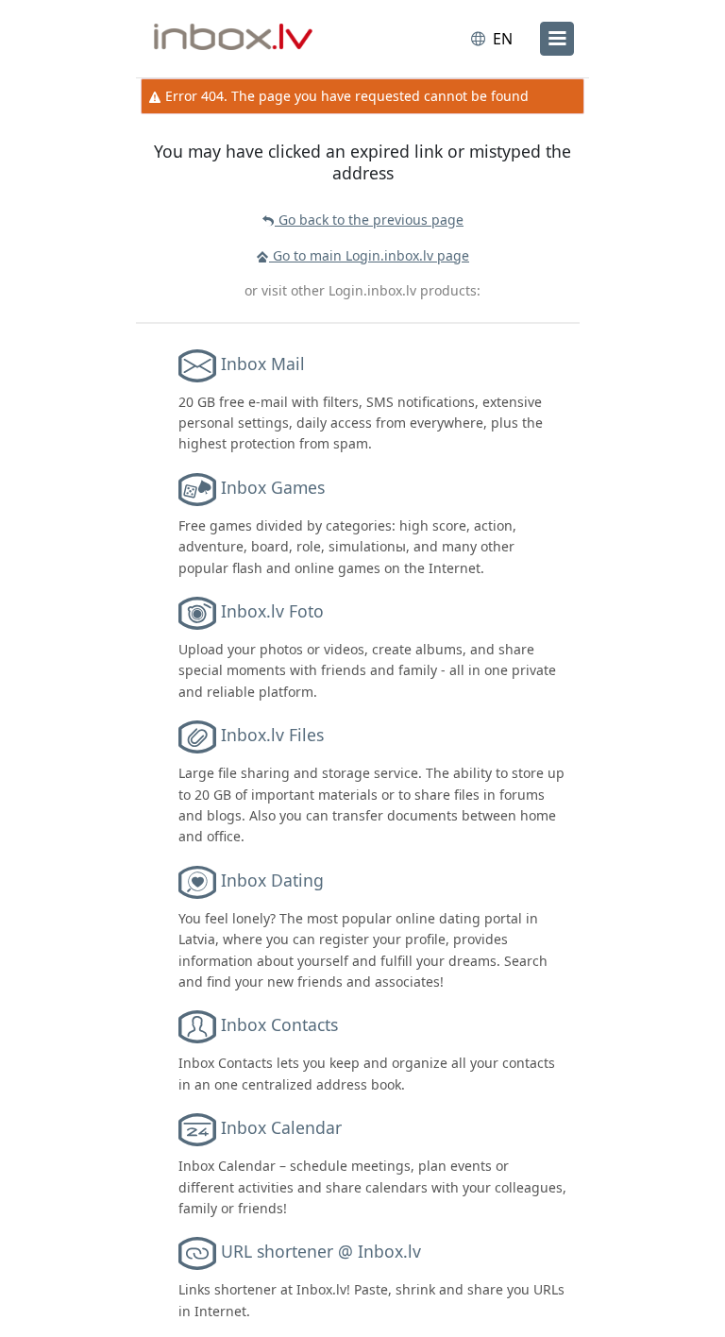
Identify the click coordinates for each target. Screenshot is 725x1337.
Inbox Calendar (281, 1127)
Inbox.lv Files (272, 734)
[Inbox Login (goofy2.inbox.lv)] (233, 38)
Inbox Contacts (279, 1024)
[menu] (557, 39)
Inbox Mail (263, 362)
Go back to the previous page (369, 219)
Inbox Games (273, 486)
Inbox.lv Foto (272, 611)
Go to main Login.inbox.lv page (369, 255)
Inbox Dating (272, 880)
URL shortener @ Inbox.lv (321, 1251)
